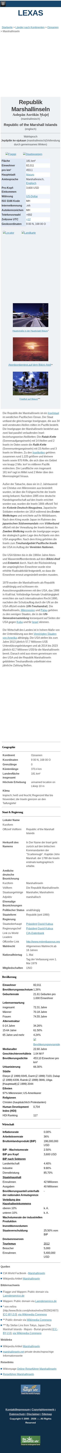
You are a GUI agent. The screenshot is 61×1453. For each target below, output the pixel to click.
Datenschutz (17, 1414)
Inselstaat (53, 413)
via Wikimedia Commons (32, 1314)
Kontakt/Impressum (18, 1409)
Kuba (20, 622)
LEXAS (30, 13)
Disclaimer (33, 1414)
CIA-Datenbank (35, 933)
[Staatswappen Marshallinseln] (33, 154)
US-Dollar (32, 196)
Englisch (31, 183)
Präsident (31, 924)
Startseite (7, 27)
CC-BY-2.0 (10, 1314)
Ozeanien (53, 27)
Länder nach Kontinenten (30, 27)
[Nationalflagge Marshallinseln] (11, 154)
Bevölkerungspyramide (46, 1044)
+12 (28, 219)
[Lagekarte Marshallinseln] (8, 232)
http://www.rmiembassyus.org (43, 941)
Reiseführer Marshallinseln (18, 1374)
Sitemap (47, 1414)
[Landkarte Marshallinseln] (28, 232)
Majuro (30, 174)
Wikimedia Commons (39, 1319)
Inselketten (39, 452)
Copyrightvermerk (43, 1409)
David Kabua (45, 924)
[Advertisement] (30, 66)
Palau (44, 610)
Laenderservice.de (13, 1295)
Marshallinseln (36, 1273)
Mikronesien (28, 610)
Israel (35, 622)
